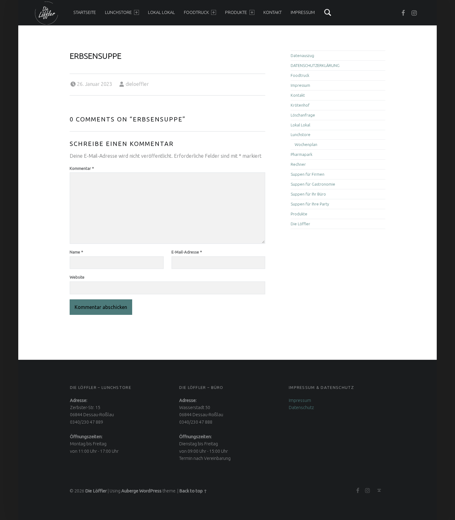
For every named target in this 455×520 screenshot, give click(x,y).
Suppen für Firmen (307, 174)
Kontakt (272, 12)
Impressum (303, 12)
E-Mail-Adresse (186, 252)
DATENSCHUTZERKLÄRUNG (315, 65)
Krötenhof (300, 105)
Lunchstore (118, 12)
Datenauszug (302, 55)
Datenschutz (301, 407)
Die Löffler (300, 224)
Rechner (298, 164)
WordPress (150, 490)
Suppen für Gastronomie (313, 184)
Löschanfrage (303, 115)
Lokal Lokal (161, 12)
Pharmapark (301, 154)
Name (76, 252)
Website (77, 277)
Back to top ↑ (193, 490)
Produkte (236, 12)
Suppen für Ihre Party (310, 204)
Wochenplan (306, 144)
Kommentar (82, 168)
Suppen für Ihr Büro (308, 194)
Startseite (84, 12)
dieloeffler (137, 84)
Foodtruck (196, 12)
